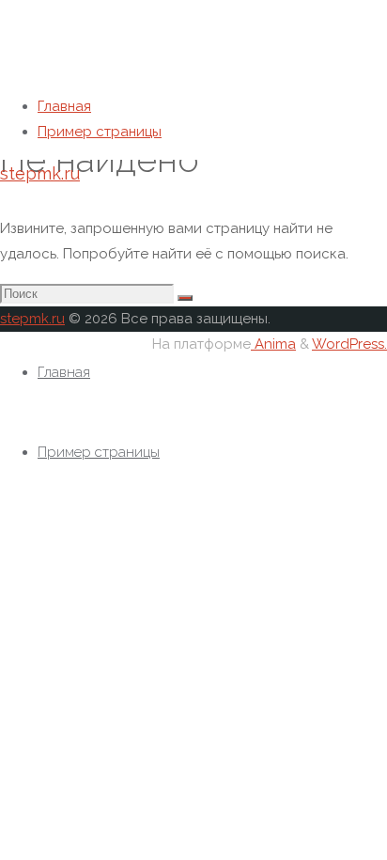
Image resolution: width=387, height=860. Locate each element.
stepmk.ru (40, 173)
